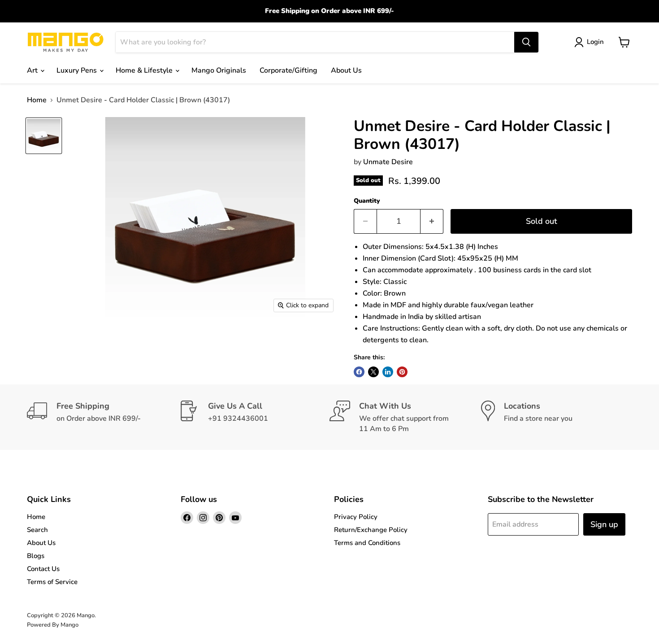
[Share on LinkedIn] (387, 371)
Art (33, 70)
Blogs (35, 555)
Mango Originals (218, 70)
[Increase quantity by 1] (432, 221)
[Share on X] (373, 371)
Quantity (367, 201)
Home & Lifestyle (145, 70)
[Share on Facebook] (359, 371)
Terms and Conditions (367, 542)
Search (37, 529)
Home (37, 100)
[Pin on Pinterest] (402, 371)
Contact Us (43, 568)
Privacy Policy (355, 516)
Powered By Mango (52, 625)
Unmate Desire (388, 162)
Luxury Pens (77, 70)
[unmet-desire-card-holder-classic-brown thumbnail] (43, 135)
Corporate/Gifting (288, 70)
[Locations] (557, 417)
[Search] (526, 42)
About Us (346, 70)
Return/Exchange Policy (371, 529)
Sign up (604, 524)
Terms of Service (52, 581)
